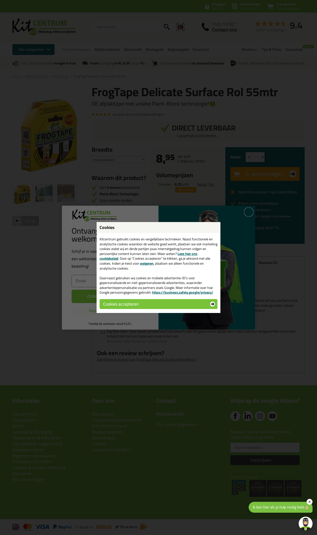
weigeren (147, 263)
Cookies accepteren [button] (121, 304)
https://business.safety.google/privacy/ (182, 292)
